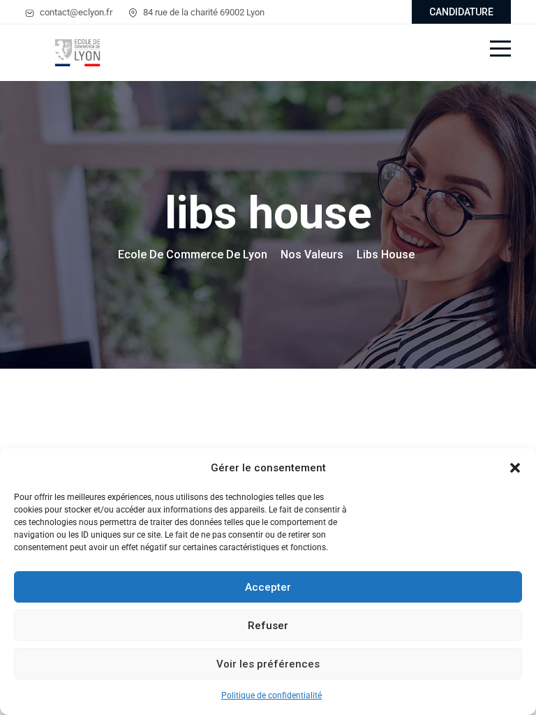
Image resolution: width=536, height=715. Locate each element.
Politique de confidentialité (271, 695)
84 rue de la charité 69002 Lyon (203, 12)
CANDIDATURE (461, 11)
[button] (515, 468)
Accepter (268, 587)
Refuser (268, 625)
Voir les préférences (268, 664)
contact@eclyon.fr (75, 12)
